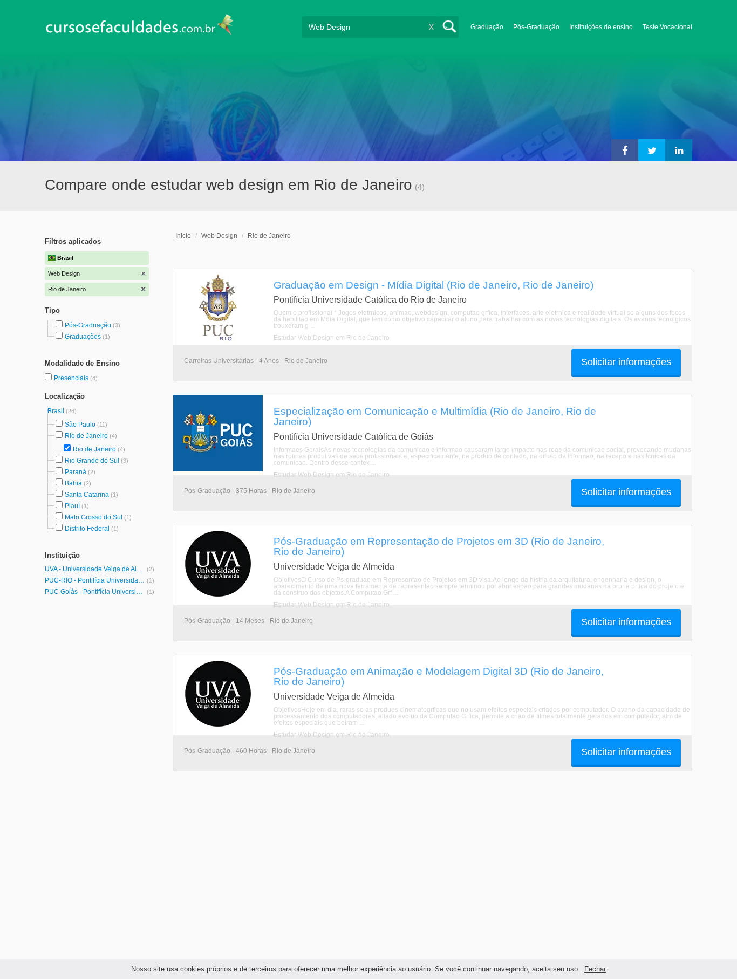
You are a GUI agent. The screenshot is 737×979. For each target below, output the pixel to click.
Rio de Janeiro (86, 436)
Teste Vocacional (667, 27)
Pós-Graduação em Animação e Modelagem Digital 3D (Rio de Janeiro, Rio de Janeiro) (439, 676)
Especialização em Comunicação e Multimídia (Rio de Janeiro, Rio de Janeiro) (435, 416)
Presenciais (72, 378)
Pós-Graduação (536, 27)
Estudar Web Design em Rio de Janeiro (332, 337)
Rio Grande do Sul (92, 460)
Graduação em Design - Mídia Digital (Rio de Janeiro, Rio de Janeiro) (433, 285)
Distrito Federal (87, 528)
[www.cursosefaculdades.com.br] (139, 26)
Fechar (595, 969)
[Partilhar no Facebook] (624, 150)
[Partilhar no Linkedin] (678, 150)
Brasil (56, 411)
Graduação (486, 27)
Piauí (72, 506)
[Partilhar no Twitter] (651, 150)
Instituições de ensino (601, 27)
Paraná (75, 472)
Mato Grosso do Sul (93, 517)
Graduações (83, 336)
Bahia (73, 483)
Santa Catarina (87, 494)
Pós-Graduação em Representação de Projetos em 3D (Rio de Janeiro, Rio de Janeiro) (439, 546)
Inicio (183, 235)
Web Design (219, 235)
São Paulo (80, 424)
